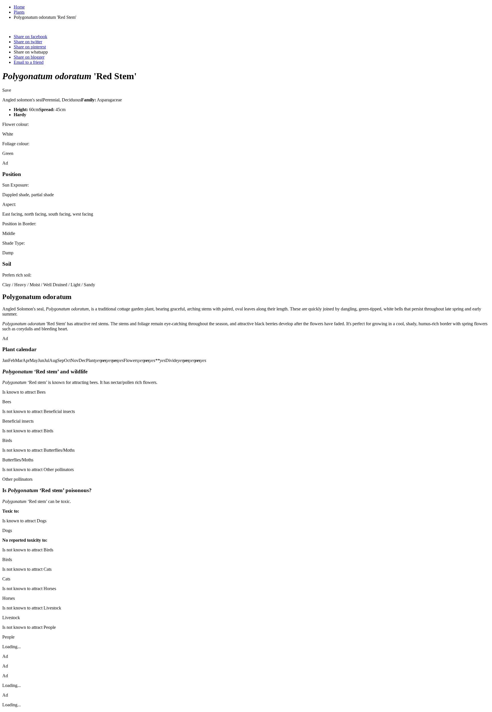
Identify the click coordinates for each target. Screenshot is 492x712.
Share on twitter (28, 41)
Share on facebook (30, 36)
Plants (19, 12)
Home (19, 7)
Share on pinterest (30, 46)
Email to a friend (29, 62)
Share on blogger (29, 57)
